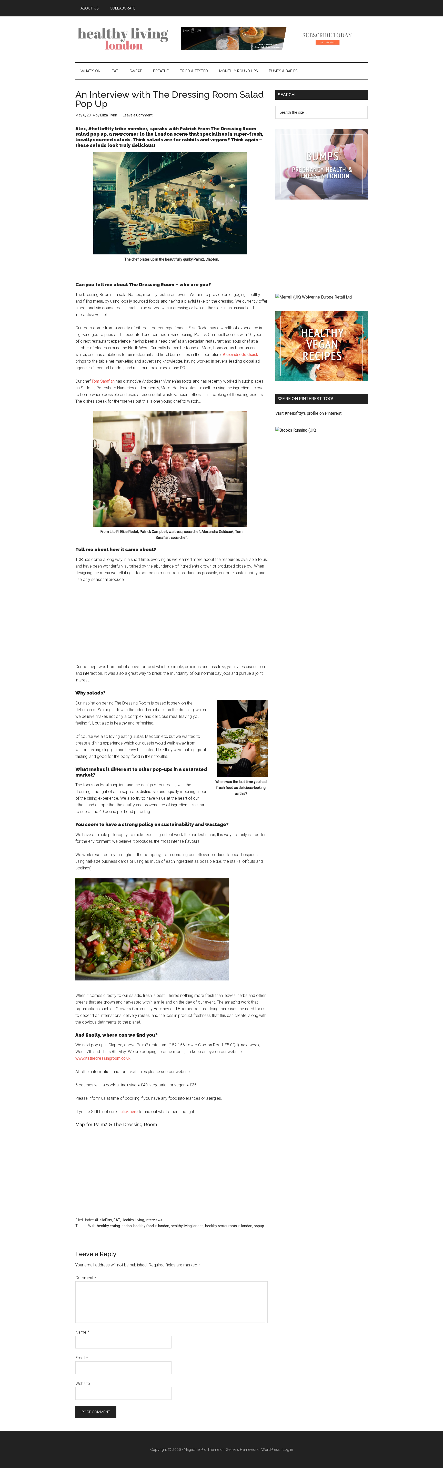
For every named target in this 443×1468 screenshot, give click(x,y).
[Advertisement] (171, 625)
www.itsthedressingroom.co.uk (102, 1058)
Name (82, 1332)
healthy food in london (151, 1226)
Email (81, 1357)
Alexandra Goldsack (240, 354)
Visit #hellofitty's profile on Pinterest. (308, 413)
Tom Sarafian (103, 381)
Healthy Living (133, 1220)
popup (259, 1226)
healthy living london (187, 1226)
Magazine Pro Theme (201, 1449)
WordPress (270, 1449)
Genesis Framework (242, 1449)
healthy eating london (114, 1226)
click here (129, 1111)
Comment (85, 1277)
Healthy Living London (124, 38)
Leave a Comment (138, 115)
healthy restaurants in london (228, 1226)
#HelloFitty (103, 1220)
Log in (288, 1449)
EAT (117, 1220)
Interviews (154, 1220)
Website (82, 1383)
